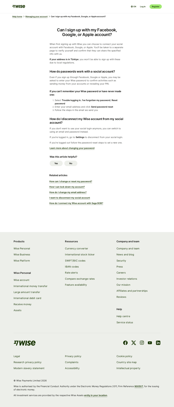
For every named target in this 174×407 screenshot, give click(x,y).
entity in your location (95, 395)
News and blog (125, 254)
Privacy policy (73, 356)
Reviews (121, 296)
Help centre (123, 316)
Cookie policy (124, 356)
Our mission (123, 284)
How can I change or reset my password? (70, 181)
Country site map (126, 362)
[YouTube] (150, 343)
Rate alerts (71, 272)
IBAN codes (72, 266)
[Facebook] (125, 343)
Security (121, 260)
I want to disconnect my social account (69, 197)
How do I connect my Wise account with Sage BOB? (76, 203)
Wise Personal (22, 248)
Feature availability (76, 284)
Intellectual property (128, 368)
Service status (124, 322)
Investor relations (126, 278)
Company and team (128, 248)
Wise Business (22, 254)
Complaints (71, 362)
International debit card (27, 298)
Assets (17, 310)
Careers (121, 272)
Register (155, 6)
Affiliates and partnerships (132, 290)
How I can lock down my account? (67, 186)
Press (119, 266)
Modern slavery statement (29, 368)
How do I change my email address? (68, 192)
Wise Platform (22, 260)
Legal (17, 356)
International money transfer (30, 286)
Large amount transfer (27, 292)
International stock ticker (80, 254)
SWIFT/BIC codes (75, 260)
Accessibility (72, 368)
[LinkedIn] (158, 343)
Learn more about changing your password (72, 148)
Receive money (22, 304)
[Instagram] (142, 343)
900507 (138, 386)
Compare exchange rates (80, 278)
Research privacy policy (27, 362)
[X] (133, 343)
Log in (143, 6)
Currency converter (76, 248)
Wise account (21, 280)
